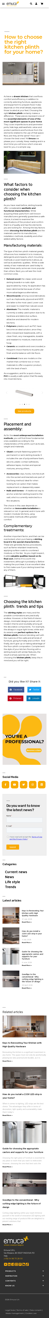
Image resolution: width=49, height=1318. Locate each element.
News (9, 877)
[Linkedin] (41, 784)
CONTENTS (10, 1281)
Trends (10, 887)
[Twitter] (23, 784)
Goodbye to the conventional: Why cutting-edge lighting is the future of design (32, 978)
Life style (12, 882)
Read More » (27, 922)
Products (10, 1271)
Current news (16, 872)
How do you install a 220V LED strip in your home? (32, 933)
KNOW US (9, 1286)
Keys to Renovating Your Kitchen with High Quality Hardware (33, 912)
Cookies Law (31, 1313)
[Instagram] (32, 784)
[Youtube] (14, 784)
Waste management (15, 1313)
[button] (3, 4)
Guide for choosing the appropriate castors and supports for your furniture (32, 955)
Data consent (35, 1310)
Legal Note (10, 1310)
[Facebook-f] (5, 784)
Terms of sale (22, 1310)
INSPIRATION (11, 1276)
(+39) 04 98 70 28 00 (13, 1258)
